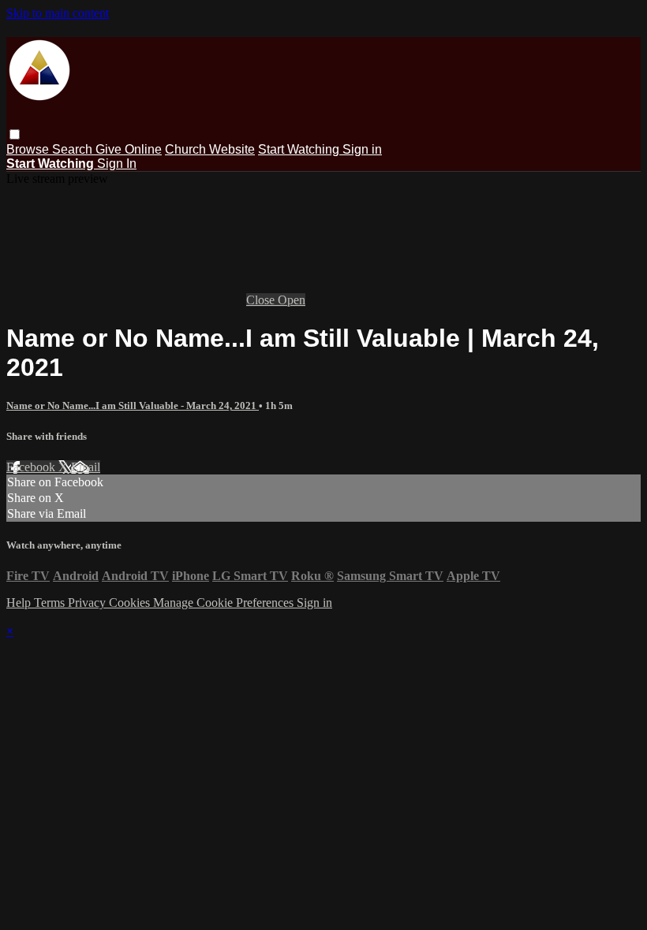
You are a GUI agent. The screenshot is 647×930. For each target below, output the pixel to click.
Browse (29, 149)
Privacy (88, 602)
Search (73, 149)
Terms (51, 602)
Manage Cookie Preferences (225, 602)
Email (85, 467)
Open (291, 300)
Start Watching (300, 149)
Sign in (362, 149)
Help (20, 602)
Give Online (128, 149)
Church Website (210, 149)
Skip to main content (57, 13)
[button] (14, 134)
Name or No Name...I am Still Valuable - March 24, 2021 (132, 405)
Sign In (117, 163)
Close (262, 300)
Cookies (131, 602)
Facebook (32, 467)
